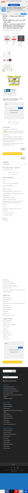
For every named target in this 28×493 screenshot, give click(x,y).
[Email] (21, 491)
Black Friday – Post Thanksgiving (10, 129)
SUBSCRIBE (5, 210)
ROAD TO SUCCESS (7, 307)
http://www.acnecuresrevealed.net (10, 285)
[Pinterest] (16, 491)
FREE (4, 179)
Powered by (3, 14)
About (4, 181)
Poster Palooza (6, 305)
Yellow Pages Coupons (9, 30)
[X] (11, 491)
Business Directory (7, 189)
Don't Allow (16, 13)
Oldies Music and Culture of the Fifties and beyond (14, 290)
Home (13, 464)
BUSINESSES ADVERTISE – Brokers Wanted (12, 191)
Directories (6, 280)
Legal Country (6, 301)
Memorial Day (6, 134)
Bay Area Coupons (7, 297)
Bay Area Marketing (7, 299)
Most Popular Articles (7, 288)
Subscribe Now (14, 5)
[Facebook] (7, 491)
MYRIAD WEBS (6, 330)
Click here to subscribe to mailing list (12, 153)
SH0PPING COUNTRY (7, 292)
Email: (6, 104)
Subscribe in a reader (7, 169)
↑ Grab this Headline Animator (14, 123)
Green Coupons (6, 326)
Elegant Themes (13, 470)
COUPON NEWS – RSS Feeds (9, 197)
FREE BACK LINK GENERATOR (9, 283)
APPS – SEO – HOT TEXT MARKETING (10, 183)
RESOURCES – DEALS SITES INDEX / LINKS (12, 208)
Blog (4, 187)
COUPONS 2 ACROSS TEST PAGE (10, 199)
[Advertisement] (17, 237)
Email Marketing (12, 112)
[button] (14, 3)
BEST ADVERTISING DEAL (8, 185)
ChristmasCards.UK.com (8, 282)
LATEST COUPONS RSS (10, 381)
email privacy (17, 110)
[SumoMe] (25, 491)
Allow (23, 13)
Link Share (5, 328)
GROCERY (5, 204)
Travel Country (6, 313)
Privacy (4, 206)
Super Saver (5, 311)
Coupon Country (6, 322)
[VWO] (6, 14)
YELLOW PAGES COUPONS (8, 212)
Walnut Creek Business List (9, 315)
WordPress (14, 471)
